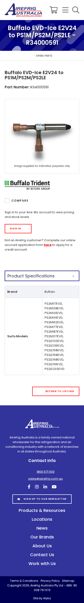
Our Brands (42, 537)
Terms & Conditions (24, 581)
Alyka (47, 598)
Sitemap (68, 581)
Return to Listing (60, 391)
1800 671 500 (46, 471)
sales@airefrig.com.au (45, 478)
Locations (42, 519)
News (42, 528)
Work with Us (42, 563)
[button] (75, 10)
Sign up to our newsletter (45, 499)
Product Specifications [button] (31, 276)
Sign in (15, 228)
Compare (19, 201)
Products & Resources (42, 510)
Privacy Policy (50, 581)
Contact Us (42, 555)
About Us (42, 546)
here (48, 245)
